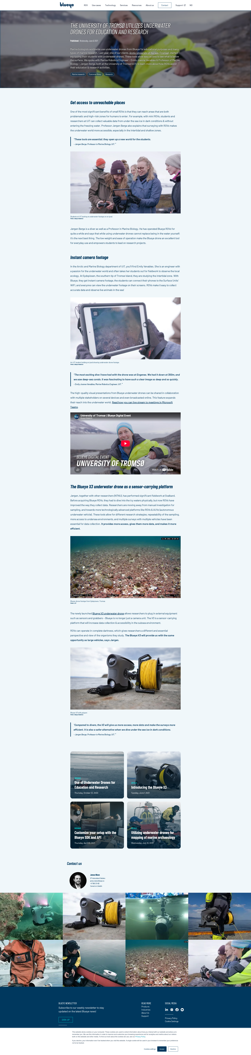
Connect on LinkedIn (96, 886)
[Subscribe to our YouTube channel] (182, 1009)
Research (109, 74)
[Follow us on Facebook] (177, 1009)
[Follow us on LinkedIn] (166, 1009)
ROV (86, 5)
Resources (137, 5)
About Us (145, 1013)
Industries (145, 1009)
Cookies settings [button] (150, 1049)
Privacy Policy (140, 1036)
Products (145, 1006)
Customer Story (95, 74)
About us (150, 5)
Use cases (96, 5)
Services (124, 5)
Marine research (78, 74)
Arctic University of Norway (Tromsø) (149, 52)
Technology (110, 5)
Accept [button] (161, 1049)
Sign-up (66, 1019)
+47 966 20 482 (94, 883)
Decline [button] (173, 1049)
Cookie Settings (171, 1021)
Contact (164, 5)
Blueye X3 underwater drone (108, 613)
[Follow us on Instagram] (171, 1009)
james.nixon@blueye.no (97, 881)
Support (145, 1016)
